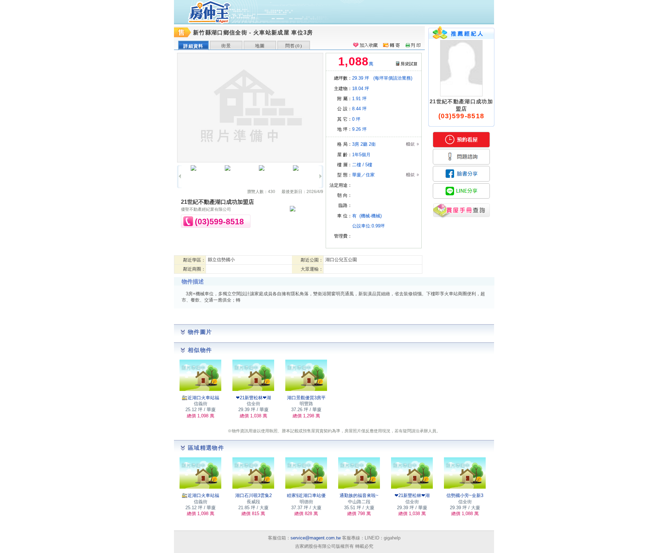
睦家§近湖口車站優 (306, 495)
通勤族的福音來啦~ (359, 495)
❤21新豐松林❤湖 (253, 397)
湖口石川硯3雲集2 (253, 495)
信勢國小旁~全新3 (464, 495)
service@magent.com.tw (316, 537)
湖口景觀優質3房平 (306, 397)
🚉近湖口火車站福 (200, 397)
